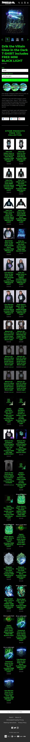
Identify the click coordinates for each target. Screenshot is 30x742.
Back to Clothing (16, 711)
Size (3, 67)
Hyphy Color (16, 732)
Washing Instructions (10, 722)
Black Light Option (7, 73)
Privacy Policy (22, 722)
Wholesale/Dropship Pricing (15, 720)
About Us (18, 717)
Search (11, 717)
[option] (7, 39)
